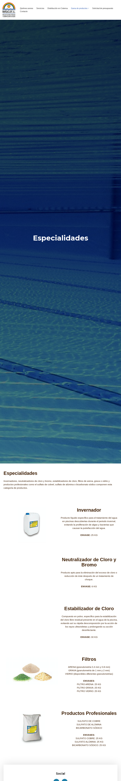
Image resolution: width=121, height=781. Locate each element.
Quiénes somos (26, 8)
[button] (88, 8)
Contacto (24, 11)
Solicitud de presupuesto (102, 8)
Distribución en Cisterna (58, 8)
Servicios (40, 8)
